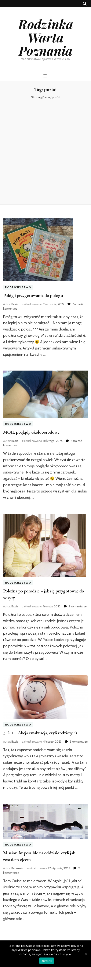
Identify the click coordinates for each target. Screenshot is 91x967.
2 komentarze (79, 741)
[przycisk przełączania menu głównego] (45, 76)
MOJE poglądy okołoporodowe (31, 432)
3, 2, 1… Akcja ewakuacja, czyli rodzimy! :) (40, 733)
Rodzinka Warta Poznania (45, 37)
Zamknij (46, 960)
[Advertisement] (45, 151)
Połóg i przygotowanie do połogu (33, 295)
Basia (14, 304)
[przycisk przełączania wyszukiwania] (85, 4)
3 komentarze (78, 606)
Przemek (17, 868)
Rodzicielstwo (18, 287)
